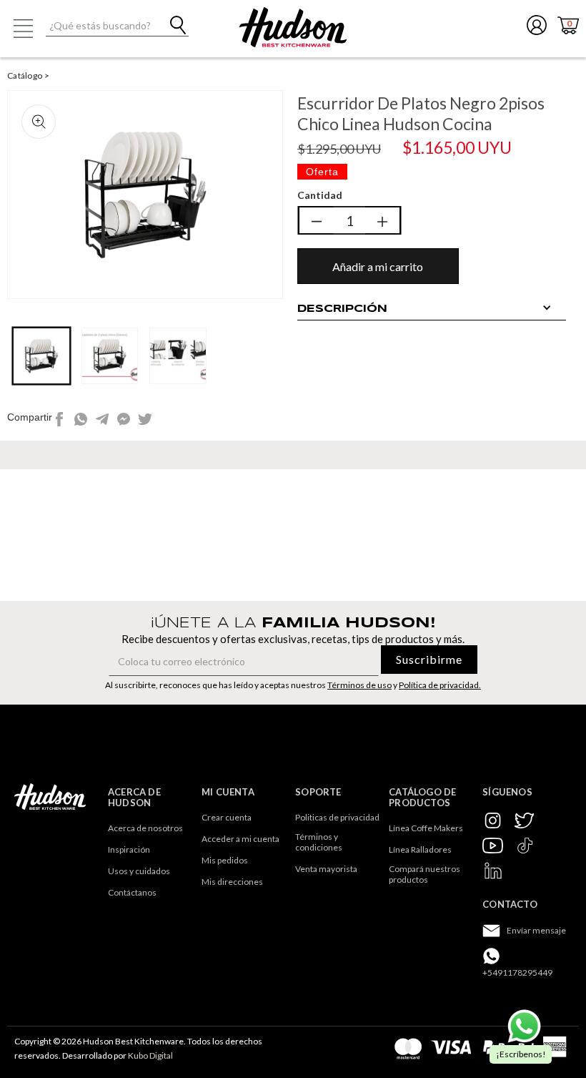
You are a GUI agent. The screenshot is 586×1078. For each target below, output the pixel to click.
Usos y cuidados (139, 871)
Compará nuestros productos (425, 874)
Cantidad (319, 195)
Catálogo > (28, 75)
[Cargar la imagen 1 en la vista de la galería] (41, 356)
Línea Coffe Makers (426, 828)
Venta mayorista (326, 868)
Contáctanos (132, 892)
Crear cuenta (227, 817)
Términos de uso (359, 685)
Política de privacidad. (440, 685)
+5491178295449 (517, 972)
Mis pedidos (225, 860)
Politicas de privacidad (337, 817)
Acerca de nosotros (145, 828)
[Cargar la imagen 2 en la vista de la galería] (110, 356)
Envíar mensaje (536, 930)
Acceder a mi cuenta (240, 838)
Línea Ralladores (420, 849)
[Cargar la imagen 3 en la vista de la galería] (178, 356)
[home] (293, 27)
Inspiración (129, 849)
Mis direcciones (232, 881)
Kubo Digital (150, 1055)
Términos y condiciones (318, 842)
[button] (23, 28)
